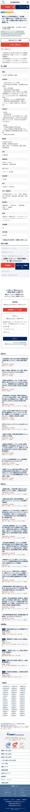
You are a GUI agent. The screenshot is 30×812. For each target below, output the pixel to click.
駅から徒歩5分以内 (15, 33)
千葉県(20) (22, 690)
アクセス (12, 799)
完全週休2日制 (9, 35)
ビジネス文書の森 (22, 795)
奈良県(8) (22, 694)
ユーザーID (6, 326)
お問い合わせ (6, 799)
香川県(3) (14, 701)
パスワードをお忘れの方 (19, 342)
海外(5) (5, 698)
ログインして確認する (22, 266)
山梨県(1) (5, 713)
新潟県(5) (22, 698)
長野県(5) (14, 698)
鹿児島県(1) (14, 709)
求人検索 (3, 3)
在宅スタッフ (22, 789)
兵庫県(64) (14, 688)
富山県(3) (14, 703)
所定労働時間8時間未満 (5, 33)
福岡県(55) (22, 688)
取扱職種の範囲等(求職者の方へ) (15, 803)
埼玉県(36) (14, 690)
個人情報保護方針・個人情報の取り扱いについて (15, 801)
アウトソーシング (7, 795)
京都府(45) (5, 690)
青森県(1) (22, 715)
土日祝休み (3, 35)
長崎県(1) (22, 709)
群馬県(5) (5, 699)
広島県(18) (5, 692)
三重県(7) (5, 696)
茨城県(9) (14, 694)
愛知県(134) (23, 686)
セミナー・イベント (6, 779)
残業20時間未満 (20, 31)
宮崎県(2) (5, 705)
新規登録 (8, 7)
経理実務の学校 (7, 792)
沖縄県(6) (14, 696)
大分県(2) (14, 705)
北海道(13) (22, 692)
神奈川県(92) (6, 688)
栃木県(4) (5, 701)
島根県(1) (14, 711)
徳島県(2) (14, 707)
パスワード (6, 332)
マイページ (22, 7)
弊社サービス (8, 304)
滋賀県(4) (22, 699)
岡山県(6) (22, 696)
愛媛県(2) (5, 707)
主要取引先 (24, 799)
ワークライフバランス (12, 31)
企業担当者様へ (5, 782)
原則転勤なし (3, 31)
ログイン (15, 338)
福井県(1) (14, 713)
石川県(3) (5, 703)
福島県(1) (22, 713)
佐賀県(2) (22, 705)
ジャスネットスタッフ (7, 789)
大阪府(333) (15, 686)
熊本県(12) (5, 694)
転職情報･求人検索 (20, 723)
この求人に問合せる (15, 44)
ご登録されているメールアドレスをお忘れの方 (15, 344)
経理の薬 (22, 792)
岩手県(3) (22, 703)
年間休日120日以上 (17, 35)
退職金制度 (22, 33)
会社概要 (18, 799)
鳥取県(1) (22, 711)
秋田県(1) (14, 715)
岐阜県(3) (22, 701)
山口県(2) (22, 707)
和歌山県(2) (6, 709)
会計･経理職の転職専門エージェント (8, 723)
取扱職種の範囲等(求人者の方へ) (15, 805)
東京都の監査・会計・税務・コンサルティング (10, 726)
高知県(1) (5, 711)
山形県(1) (5, 715)
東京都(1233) (6, 686)
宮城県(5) (14, 699)
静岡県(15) (14, 692)
